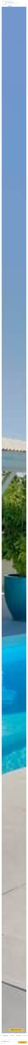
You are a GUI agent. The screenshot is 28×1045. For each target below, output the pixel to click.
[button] (1, 1035)
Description (5, 1035)
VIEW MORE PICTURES (17, 1029)
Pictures (12, 1035)
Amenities (18, 1035)
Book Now (22, 1042)
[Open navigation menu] (25, 3)
